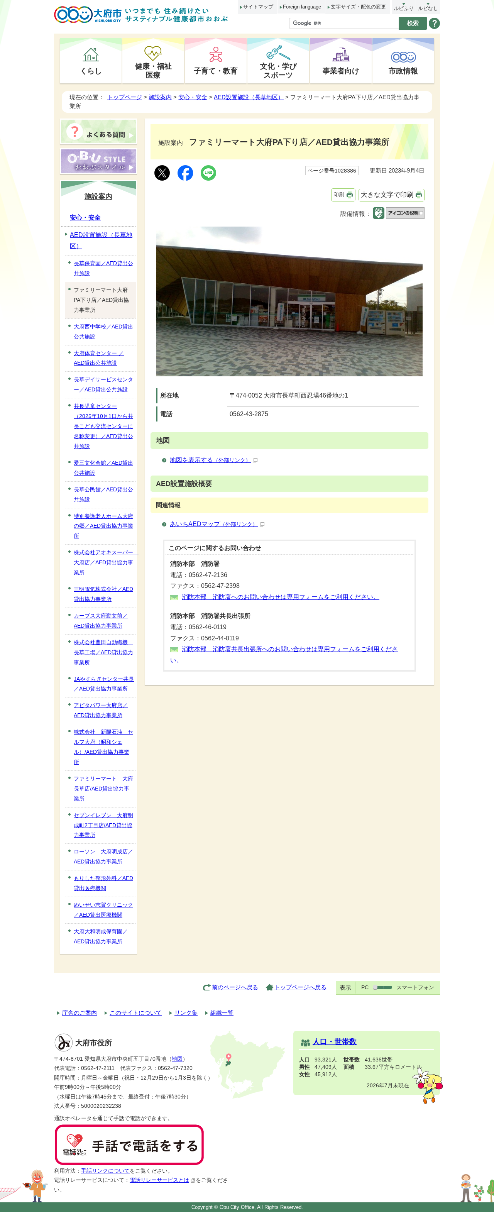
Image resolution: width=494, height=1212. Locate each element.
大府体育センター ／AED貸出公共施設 (99, 358)
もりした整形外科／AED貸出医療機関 (103, 883)
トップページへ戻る (300, 987)
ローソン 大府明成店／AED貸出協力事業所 (103, 856)
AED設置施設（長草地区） (249, 97)
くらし (91, 70)
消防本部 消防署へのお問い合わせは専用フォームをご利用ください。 (280, 597)
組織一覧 (221, 1012)
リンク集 (186, 1012)
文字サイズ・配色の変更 (358, 7)
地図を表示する (210, 460)
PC (365, 987)
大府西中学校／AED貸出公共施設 (103, 331)
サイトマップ (258, 7)
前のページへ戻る (235, 987)
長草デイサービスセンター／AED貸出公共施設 (103, 384)
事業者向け (341, 70)
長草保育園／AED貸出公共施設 (103, 268)
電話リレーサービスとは (159, 1180)
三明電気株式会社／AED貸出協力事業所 (103, 594)
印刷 (338, 194)
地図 (177, 1059)
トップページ (124, 97)
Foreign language (302, 7)
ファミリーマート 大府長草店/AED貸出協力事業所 (103, 788)
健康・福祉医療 (153, 70)
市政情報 (403, 70)
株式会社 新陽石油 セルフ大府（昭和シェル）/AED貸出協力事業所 (103, 747)
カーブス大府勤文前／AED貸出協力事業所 (101, 621)
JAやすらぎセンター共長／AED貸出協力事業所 (104, 684)
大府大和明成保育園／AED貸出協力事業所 (101, 936)
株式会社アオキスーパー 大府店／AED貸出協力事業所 (105, 562)
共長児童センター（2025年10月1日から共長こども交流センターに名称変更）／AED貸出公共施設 (103, 426)
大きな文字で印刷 (387, 194)
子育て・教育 (216, 70)
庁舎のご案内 (79, 1012)
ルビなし (428, 8)
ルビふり (404, 8)
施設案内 (160, 97)
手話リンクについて (105, 1171)
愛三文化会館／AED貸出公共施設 (103, 468)
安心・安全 (192, 97)
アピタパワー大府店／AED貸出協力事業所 (101, 710)
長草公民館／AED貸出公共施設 (103, 494)
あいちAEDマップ (214, 524)
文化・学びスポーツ (278, 70)
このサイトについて (136, 1012)
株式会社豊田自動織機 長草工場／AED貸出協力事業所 (103, 652)
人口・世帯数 (335, 1042)
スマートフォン (415, 987)
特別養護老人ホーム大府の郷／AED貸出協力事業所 (103, 526)
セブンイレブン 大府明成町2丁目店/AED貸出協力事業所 (103, 825)
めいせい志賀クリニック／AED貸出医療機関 (103, 910)
